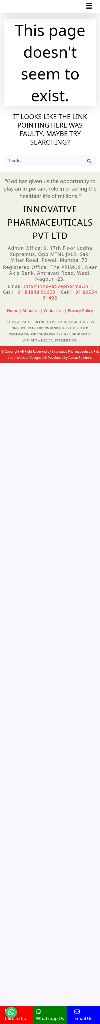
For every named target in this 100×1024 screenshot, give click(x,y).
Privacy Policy (80, 310)
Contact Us (53, 310)
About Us (30, 310)
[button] (89, 6)
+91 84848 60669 (36, 292)
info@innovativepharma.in (56, 286)
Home (12, 310)
